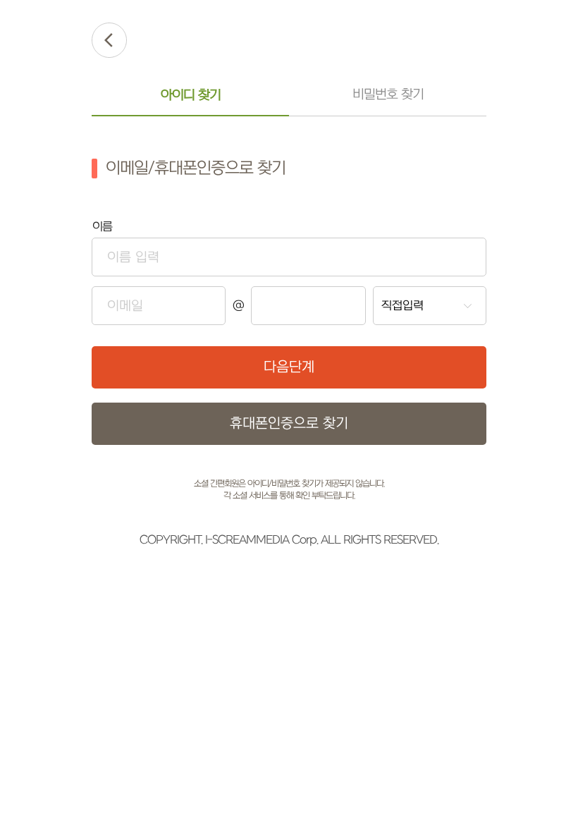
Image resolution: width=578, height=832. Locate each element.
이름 (102, 227)
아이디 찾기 (191, 95)
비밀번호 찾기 (388, 94)
